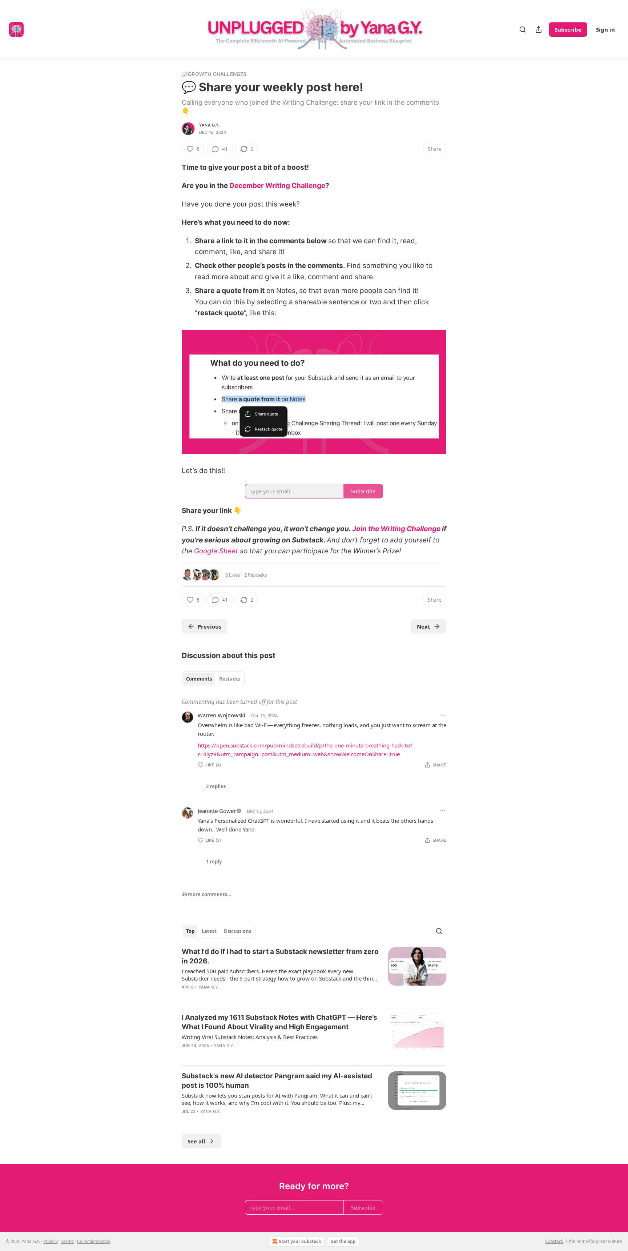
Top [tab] (190, 931)
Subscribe (568, 29)
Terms (67, 1241)
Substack (554, 1241)
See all (196, 1141)
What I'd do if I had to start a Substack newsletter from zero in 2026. (280, 956)
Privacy (50, 1241)
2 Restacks (255, 575)
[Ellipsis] (442, 715)
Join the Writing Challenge (396, 529)
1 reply (214, 861)
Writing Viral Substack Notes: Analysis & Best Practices (250, 1037)
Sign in (605, 29)
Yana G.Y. (209, 125)
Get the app (343, 1241)
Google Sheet (216, 551)
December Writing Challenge (277, 185)
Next (423, 626)
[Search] (522, 29)
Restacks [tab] (229, 678)
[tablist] (213, 678)
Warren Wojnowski (221, 715)
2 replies (216, 786)
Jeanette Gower (217, 810)
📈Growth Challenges (214, 74)
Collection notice (93, 1241)
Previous (209, 626)
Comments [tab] (199, 678)
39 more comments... (207, 894)
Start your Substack (300, 1241)
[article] (314, 974)
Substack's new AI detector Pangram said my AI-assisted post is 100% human (277, 1081)
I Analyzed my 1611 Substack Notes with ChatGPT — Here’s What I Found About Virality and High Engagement (279, 1022)
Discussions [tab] (237, 931)
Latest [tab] (209, 931)
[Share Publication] (538, 29)
